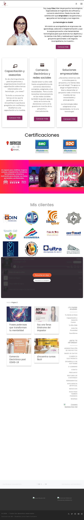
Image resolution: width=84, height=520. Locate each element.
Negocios (73, 389)
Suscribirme (73, 333)
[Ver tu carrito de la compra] (76, 4)
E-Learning (73, 367)
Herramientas (71, 381)
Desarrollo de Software (71, 363)
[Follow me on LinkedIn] (81, 514)
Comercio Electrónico (72, 357)
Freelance (73, 373)
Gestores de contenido (72, 377)
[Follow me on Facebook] (75, 514)
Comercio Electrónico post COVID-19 (17, 359)
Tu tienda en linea (71, 315)
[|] (5, 3)
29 (46, 484)
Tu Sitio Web (73, 325)
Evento (74, 370)
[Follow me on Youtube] (78, 514)
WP (12, 516)
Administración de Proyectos (70, 349)
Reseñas (74, 399)
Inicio (8, 302)
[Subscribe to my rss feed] (68, 514)
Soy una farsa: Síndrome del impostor (44, 327)
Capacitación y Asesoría (72, 319)
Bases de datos (71, 353)
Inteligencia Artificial (72, 385)
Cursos (73, 322)
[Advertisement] (70, 442)
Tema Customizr (31, 516)
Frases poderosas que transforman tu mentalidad (18, 327)
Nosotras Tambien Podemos (73, 394)
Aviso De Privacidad (73, 329)
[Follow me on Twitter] (72, 514)
